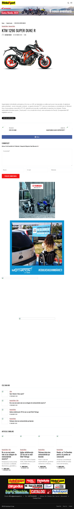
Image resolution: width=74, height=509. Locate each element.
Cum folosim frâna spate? (17, 394)
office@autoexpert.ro (15, 496)
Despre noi (58, 506)
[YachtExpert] (48, 486)
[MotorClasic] (33, 486)
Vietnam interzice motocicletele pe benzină (21, 421)
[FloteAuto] (43, 481)
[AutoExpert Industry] (60, 492)
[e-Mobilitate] (17, 492)
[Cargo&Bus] (16, 486)
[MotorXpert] (58, 481)
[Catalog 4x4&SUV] (40, 492)
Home (3, 23)
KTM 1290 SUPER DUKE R (8, 118)
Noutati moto (9, 23)
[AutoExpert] (16, 481)
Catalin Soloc (8, 35)
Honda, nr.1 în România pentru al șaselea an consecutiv (64, 454)
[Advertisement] (37, 88)
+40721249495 (32, 496)
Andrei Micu (6, 468)
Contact (70, 506)
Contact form (37, 498)
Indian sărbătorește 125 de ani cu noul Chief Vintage (24, 412)
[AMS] (31, 481)
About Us (65, 506)
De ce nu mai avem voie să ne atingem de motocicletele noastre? (28, 403)
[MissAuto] (59, 486)
